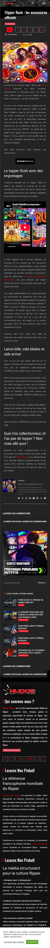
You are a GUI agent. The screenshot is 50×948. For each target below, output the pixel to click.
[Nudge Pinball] (8, 3)
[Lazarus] (6, 34)
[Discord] (19, 498)
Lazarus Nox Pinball (39, 843)
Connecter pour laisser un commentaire (25, 521)
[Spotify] (34, 498)
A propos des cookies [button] (14, 942)
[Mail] (30, 498)
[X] (30, 29)
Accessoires (10, 24)
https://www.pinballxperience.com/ (30, 484)
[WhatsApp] (36, 29)
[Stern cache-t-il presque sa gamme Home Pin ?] (10, 603)
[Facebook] (24, 29)
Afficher (30, 161)
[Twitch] (37, 498)
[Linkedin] (42, 29)
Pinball (21, 605)
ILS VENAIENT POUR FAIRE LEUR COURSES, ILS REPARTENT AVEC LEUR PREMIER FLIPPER (30, 614)
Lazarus (13, 34)
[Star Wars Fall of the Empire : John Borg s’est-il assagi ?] (10, 653)
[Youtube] (45, 498)
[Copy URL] (17, 29)
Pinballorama (23, 620)
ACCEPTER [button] (32, 942)
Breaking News (24, 643)
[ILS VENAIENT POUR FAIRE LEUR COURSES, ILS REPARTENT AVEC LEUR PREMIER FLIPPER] (10, 615)
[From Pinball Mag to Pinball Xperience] (10, 629)
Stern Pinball (21, 457)
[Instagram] (26, 498)
